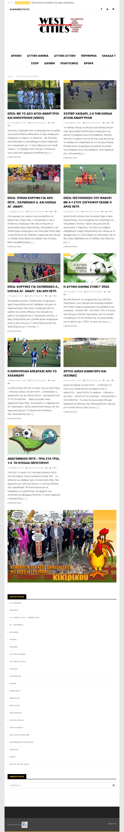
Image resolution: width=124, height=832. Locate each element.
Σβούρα (14, 749)
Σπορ (35, 63)
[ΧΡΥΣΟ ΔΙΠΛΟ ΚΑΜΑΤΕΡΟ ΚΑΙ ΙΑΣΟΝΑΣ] (90, 352)
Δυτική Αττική (64, 55)
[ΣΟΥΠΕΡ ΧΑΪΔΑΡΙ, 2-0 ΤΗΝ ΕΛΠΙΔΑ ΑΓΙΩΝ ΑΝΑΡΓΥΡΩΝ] (90, 94)
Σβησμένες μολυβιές (22, 742)
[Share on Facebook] (54, 348)
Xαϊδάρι (14, 610)
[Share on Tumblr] (54, 356)
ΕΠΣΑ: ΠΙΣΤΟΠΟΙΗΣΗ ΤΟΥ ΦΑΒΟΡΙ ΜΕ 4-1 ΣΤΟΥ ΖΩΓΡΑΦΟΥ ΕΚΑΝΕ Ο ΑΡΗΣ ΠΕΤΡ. (88, 202)
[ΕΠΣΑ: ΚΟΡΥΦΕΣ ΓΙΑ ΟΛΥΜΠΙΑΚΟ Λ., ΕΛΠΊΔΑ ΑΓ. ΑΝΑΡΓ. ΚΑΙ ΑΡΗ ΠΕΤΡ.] (34, 267)
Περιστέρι (15, 705)
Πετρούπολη (14, 166)
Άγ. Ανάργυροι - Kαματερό (29, 3)
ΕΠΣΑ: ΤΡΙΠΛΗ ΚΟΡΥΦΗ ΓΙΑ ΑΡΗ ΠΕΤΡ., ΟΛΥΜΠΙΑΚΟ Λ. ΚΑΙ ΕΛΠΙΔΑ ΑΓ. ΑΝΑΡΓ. (32, 202)
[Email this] (65, 364)
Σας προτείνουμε (19, 735)
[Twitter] (113, 9)
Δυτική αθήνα (37, 55)
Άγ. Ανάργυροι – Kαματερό (24, 617)
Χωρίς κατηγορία (19, 764)
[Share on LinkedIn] (69, 348)
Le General (16, 603)
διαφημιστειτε (20, 9)
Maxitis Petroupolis (38, 123)
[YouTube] (107, 9)
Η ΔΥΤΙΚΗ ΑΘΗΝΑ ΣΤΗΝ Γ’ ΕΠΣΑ (86, 287)
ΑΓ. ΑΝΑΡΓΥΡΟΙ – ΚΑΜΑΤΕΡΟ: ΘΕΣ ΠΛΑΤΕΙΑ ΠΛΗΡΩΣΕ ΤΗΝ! (68, 3)
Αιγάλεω (14, 632)
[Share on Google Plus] (61, 356)
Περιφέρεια (89, 55)
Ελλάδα (107, 55)
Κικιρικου (15, 691)
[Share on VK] (57, 364)
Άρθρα (88, 63)
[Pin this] (69, 356)
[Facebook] (101, 9)
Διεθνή (49, 63)
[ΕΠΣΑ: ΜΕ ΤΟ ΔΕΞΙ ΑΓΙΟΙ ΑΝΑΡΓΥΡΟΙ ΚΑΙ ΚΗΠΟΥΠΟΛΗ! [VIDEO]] (34, 94)
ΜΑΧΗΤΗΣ (15, 698)
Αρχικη (112, 823)
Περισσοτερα (15, 157)
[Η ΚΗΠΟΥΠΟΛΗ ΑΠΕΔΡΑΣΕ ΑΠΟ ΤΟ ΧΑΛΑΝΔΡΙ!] (34, 352)
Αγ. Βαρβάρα (16, 625)
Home (10, 76)
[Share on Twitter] (61, 348)
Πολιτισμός (69, 63)
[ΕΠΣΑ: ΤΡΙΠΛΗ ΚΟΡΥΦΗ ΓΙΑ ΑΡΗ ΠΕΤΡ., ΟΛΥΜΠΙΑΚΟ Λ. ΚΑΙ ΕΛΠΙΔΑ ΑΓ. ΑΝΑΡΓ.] (34, 179)
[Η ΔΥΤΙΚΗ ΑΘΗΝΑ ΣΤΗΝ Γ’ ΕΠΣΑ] (90, 267)
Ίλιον (13, 683)
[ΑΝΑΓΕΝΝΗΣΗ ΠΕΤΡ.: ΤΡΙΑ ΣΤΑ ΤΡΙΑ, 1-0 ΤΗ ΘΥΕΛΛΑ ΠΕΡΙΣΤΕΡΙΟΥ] (34, 439)
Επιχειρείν (15, 676)
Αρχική (16, 55)
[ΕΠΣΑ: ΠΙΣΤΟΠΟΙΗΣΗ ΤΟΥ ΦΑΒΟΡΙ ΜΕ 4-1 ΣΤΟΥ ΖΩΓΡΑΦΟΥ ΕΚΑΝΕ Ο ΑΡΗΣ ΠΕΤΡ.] (90, 179)
